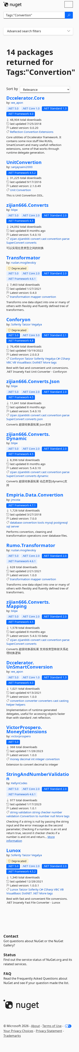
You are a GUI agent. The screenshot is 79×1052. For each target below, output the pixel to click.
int (33, 759)
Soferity (16, 324)
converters (45, 701)
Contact (10, 936)
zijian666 (24, 239)
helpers (20, 704)
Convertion (31, 132)
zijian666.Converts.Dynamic (28, 436)
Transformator (23, 258)
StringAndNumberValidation (37, 776)
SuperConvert (15, 242)
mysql (49, 522)
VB (14, 362)
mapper (36, 297)
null (52, 816)
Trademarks (12, 1036)
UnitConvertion (24, 162)
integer (40, 759)
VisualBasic (24, 362)
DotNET (37, 362)
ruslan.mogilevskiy (23, 262)
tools (41, 522)
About (35, 1026)
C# (58, 358)
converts (30, 242)
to (36, 816)
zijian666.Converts (27, 205)
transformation (20, 297)
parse (65, 239)
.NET (36, 893)
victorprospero (21, 736)
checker (46, 812)
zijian (13, 239)
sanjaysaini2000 (22, 167)
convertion (54, 239)
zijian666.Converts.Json (33, 381)
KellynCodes (19, 783)
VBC (9, 362)
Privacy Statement (49, 1031)
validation (24, 812)
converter (31, 701)
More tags (50, 362)
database (16, 522)
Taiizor (26, 324)
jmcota (15, 500)
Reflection (16, 132)
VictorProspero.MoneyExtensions (26, 729)
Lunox (13, 850)
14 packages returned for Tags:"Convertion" (38, 62)
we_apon (17, 102)
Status (9, 954)
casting (63, 701)
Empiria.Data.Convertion (34, 495)
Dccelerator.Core (25, 98)
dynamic (43, 476)
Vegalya (36, 324)
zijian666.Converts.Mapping (28, 604)
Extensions (46, 132)
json (40, 419)
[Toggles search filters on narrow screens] (68, 31)
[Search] (69, 15)
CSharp (65, 358)
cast (43, 239)
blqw (14, 210)
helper (10, 704)
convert (35, 239)
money (14, 759)
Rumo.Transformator (30, 545)
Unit (13, 190)
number (57, 812)
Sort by (12, 88)
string (14, 812)
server (15, 526)
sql (8, 526)
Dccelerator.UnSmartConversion (29, 665)
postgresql (61, 522)
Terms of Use (52, 1026)
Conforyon (18, 319)
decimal (25, 759)
